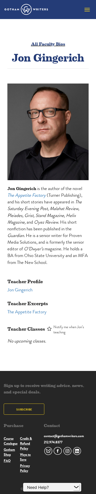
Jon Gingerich (19, 289)
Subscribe (24, 409)
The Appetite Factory (27, 311)
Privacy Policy (25, 468)
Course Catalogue (10, 441)
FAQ (7, 460)
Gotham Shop (9, 452)
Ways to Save (25, 457)
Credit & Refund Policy (26, 443)
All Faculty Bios (48, 43)
